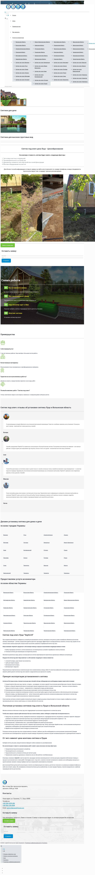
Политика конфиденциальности (42, 3)
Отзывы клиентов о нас (7, 3)
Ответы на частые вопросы (19, 3)
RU (1, 846)
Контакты (32, 3)
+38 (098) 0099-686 (9, 803)
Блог (27, 3)
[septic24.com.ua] (15, 9)
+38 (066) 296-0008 (78, 2)
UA (8, 15)
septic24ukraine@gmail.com (15, 808)
